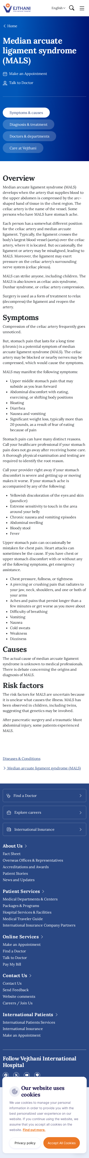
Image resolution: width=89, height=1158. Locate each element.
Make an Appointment (27, 73)
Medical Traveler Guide (23, 919)
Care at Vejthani (23, 148)
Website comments (19, 996)
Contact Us (12, 983)
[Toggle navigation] (82, 8)
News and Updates (18, 879)
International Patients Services (29, 1022)
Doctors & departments (29, 136)
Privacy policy (25, 1143)
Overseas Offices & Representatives (33, 860)
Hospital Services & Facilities (27, 912)
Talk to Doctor (20, 82)
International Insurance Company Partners (39, 925)
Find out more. (34, 1130)
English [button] (57, 8)
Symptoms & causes (26, 112)
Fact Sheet (12, 853)
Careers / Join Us (17, 1003)
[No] (82, 1078)
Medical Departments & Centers (30, 899)
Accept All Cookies (62, 1143)
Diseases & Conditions (21, 758)
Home (11, 26)
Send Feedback (16, 990)
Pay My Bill (12, 964)
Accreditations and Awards (26, 867)
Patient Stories (15, 873)
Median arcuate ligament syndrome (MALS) (43, 768)
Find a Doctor (14, 951)
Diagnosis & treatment (28, 124)
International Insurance (23, 1028)
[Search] (71, 8)
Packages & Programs (21, 905)
